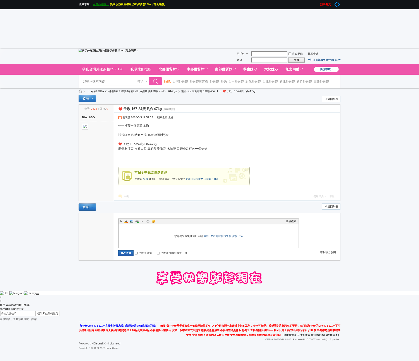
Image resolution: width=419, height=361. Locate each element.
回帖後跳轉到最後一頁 (174, 252)
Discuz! (98, 343)
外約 (224, 81)
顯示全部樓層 (165, 117)
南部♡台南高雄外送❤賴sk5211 (199, 91)
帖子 (140, 81)
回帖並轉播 (145, 252)
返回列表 (333, 99)
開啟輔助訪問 (319, 3)
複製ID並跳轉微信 (47, 313)
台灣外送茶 (101, 4)
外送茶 (214, 81)
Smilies (153, 221)
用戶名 (241, 53)
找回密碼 (313, 53)
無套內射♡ (294, 69)
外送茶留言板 (199, 81)
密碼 (239, 59)
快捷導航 (325, 69)
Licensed (115, 343)
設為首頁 (326, 4)
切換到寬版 (337, 4)
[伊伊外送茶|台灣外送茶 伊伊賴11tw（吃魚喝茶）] (109, 50)
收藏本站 (85, 4)
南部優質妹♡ (225, 69)
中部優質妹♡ (197, 69)
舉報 (332, 196)
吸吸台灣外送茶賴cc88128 (102, 69)
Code (148, 221)
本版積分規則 (328, 252)
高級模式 (291, 221)
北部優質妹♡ (169, 69)
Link (137, 221)
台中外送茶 (236, 81)
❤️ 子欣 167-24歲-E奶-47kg (239, 91)
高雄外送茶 (321, 81)
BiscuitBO (88, 117)
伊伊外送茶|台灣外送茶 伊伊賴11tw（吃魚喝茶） (138, 4)
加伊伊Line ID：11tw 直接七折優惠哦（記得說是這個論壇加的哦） (119, 325)
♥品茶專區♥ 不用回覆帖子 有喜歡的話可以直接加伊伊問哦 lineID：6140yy (134, 91)
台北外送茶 (270, 81)
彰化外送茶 (253, 81)
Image (131, 221)
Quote (142, 221)
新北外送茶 (287, 81)
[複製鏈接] (169, 109)
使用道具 (318, 196)
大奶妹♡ (271, 69)
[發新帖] (87, 98)
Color (126, 221)
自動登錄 (297, 53)
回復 (126, 196)
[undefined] (37, 294)
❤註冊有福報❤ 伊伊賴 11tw (324, 59)
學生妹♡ (250, 69)
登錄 (145, 179)
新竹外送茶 (304, 81)
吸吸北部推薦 (141, 69)
